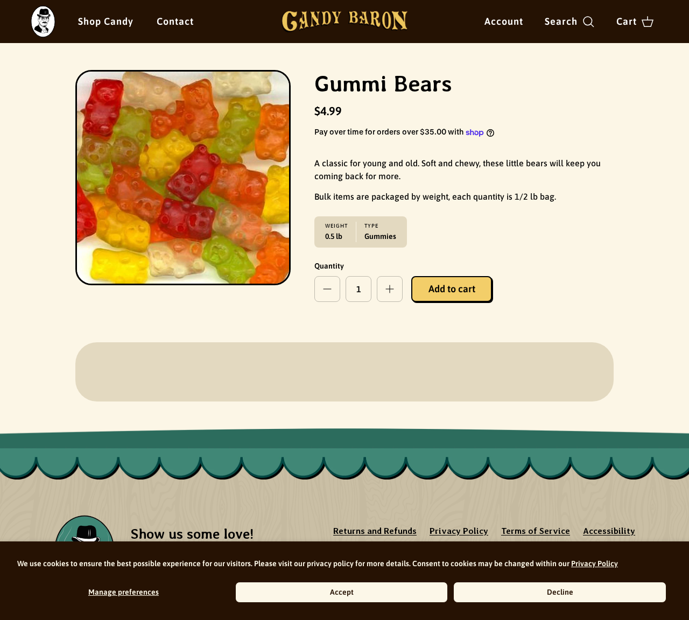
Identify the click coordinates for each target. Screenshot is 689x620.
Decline (560, 592)
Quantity (329, 266)
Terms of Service (535, 531)
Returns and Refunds (375, 531)
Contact (175, 21)
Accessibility (609, 531)
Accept (342, 592)
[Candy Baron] (345, 21)
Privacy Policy (594, 563)
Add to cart (451, 288)
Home (41, 12)
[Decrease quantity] (327, 289)
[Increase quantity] (390, 289)
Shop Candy (105, 21)
